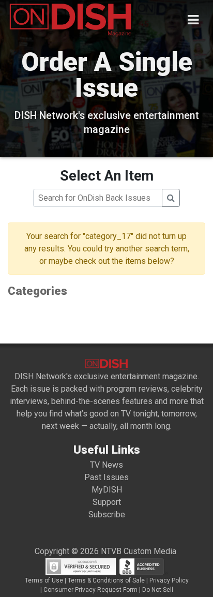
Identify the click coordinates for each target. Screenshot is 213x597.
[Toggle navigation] (193, 20)
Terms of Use (44, 580)
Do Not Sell (157, 589)
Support (107, 502)
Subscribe (106, 514)
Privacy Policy (169, 580)
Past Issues (106, 477)
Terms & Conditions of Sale (106, 580)
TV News (106, 465)
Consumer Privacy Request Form (90, 589)
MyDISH (107, 490)
